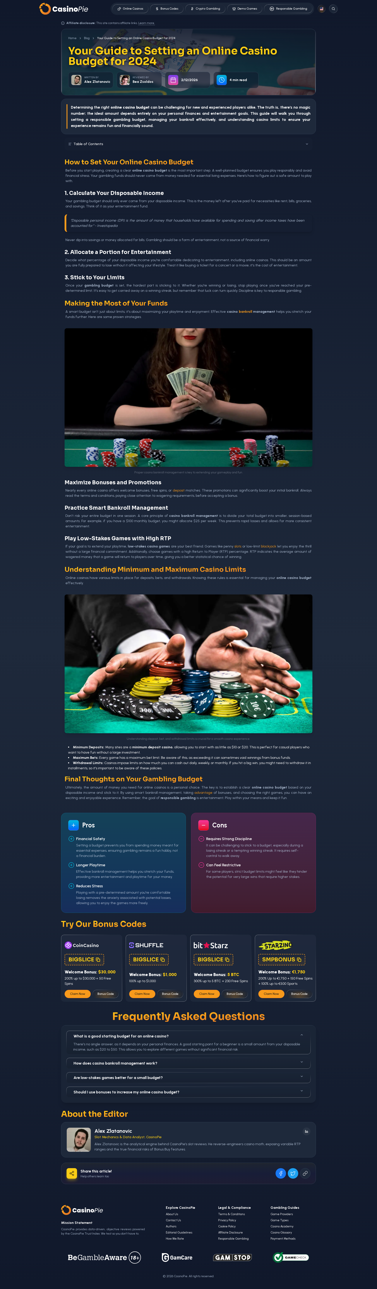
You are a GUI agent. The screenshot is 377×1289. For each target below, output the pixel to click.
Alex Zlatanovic (113, 1131)
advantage (203, 792)
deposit (179, 490)
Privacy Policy (227, 1220)
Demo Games (247, 8)
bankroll (186, 119)
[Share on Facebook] (281, 1173)
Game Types (279, 1220)
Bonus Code (106, 994)
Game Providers (282, 1214)
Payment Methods (283, 1238)
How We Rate (175, 1238)
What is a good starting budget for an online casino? (121, 1036)
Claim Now (77, 994)
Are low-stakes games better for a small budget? (118, 1077)
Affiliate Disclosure (230, 1232)
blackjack (268, 546)
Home (72, 38)
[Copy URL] (305, 1173)
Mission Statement (77, 1223)
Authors (171, 1226)
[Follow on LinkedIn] (306, 1131)
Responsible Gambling (291, 8)
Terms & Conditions (231, 1214)
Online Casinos (133, 8)
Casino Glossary (281, 1232)
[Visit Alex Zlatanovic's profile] (79, 1139)
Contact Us (173, 1220)
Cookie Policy (227, 1226)
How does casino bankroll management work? (115, 1063)
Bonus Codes (169, 8)
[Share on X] (293, 1173)
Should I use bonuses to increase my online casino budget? (126, 1092)
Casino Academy (282, 1226)
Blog (87, 38)
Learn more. (146, 23)
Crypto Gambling (208, 8)
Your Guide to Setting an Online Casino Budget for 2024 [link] (136, 38)
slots (237, 546)
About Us (172, 1214)
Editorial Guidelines (179, 1232)
